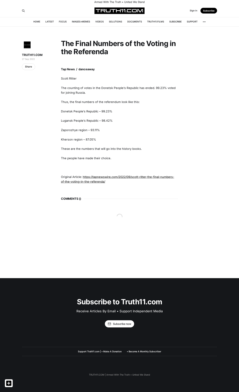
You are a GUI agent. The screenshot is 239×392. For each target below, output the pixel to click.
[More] (204, 21)
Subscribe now (122, 323)
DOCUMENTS (134, 21)
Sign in (193, 10)
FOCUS (63, 21)
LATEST (49, 21)
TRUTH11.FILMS (155, 21)
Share (28, 66)
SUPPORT (192, 21)
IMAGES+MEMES (81, 21)
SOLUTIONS (115, 21)
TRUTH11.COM (32, 55)
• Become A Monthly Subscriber (144, 351)
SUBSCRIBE (175, 21)
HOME (36, 21)
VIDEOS (99, 21)
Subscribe (208, 10)
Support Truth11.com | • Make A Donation (100, 351)
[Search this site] (23, 10)
